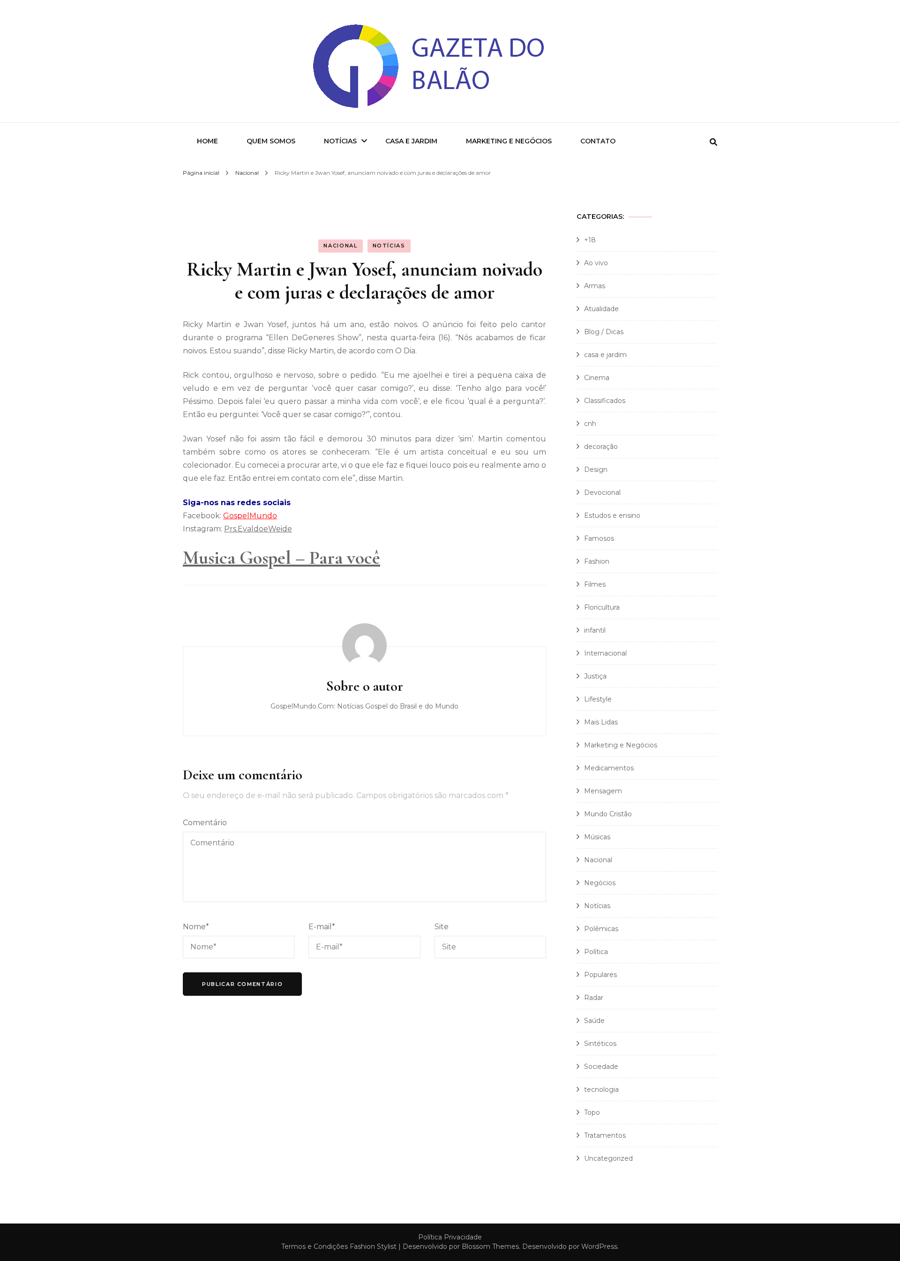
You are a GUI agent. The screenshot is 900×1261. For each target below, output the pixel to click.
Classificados (604, 400)
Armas (594, 286)
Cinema (596, 377)
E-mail (321, 926)
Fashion (596, 561)
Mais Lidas (601, 722)
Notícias (340, 141)
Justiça (595, 676)
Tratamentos (605, 1135)
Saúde (594, 1020)
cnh (590, 423)
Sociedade (601, 1066)
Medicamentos (609, 768)
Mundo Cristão (608, 814)
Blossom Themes (490, 1246)
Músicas (597, 837)
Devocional (602, 492)
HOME (207, 141)
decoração (601, 446)
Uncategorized (608, 1158)
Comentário (205, 822)
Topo (592, 1112)
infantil (595, 630)
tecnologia (601, 1089)
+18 (590, 240)
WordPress (599, 1246)
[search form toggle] (713, 142)
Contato (597, 141)
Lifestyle (598, 699)
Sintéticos (600, 1043)
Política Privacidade (450, 1237)
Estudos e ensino (612, 515)
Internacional (605, 653)
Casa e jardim (411, 141)
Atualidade (601, 309)
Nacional (340, 245)
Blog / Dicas (603, 332)
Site (442, 926)
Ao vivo (596, 263)
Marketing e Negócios (509, 141)
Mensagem (603, 791)
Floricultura (602, 607)
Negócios (599, 883)
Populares (600, 974)
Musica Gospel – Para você (281, 557)
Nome (196, 926)
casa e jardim (605, 355)
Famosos (599, 538)
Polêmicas (601, 929)
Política (596, 952)
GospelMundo (250, 515)
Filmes (595, 584)
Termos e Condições (314, 1246)
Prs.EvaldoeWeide (258, 528)
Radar (593, 997)
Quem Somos (271, 141)
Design (596, 469)
